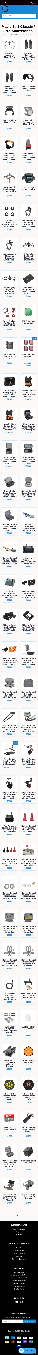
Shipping (19, 1232)
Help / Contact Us (19, 1229)
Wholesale (19, 1256)
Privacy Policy (19, 1250)
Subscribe (30, 1321)
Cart (34, 3)
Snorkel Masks (19, 1289)
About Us (19, 1248)
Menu (6, 3)
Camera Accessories (19, 1280)
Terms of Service (19, 1253)
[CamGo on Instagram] (21, 1303)
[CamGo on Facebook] (16, 1303)
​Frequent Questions (19, 1259)
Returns (19, 1234)
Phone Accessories (19, 1286)
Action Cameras (19, 1272)
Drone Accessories (19, 1283)
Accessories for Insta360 (19, 1278)
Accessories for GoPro (19, 1275)
